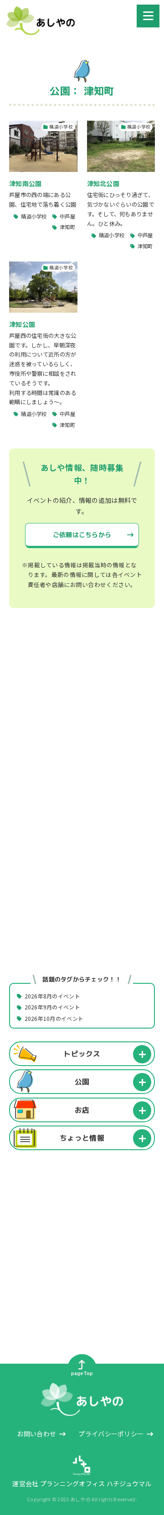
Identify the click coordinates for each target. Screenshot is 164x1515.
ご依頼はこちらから (82, 534)
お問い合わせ (36, 1433)
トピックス (81, 1053)
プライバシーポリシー (111, 1433)
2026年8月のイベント (52, 996)
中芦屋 (67, 216)
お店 (82, 1109)
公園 (82, 1082)
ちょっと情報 (82, 1138)
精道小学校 (33, 216)
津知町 (67, 227)
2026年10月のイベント (54, 1018)
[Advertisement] (82, 717)
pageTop (82, 1373)
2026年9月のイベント (52, 1007)
